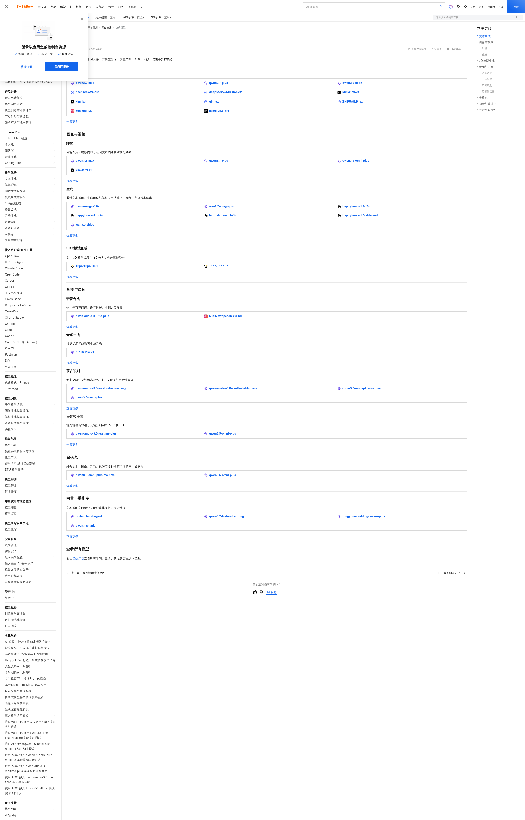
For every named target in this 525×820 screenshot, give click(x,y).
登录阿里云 (62, 66)
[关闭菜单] (6, 6)
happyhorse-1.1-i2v (89, 215)
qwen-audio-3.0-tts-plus (92, 316)
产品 (53, 7)
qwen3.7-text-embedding (226, 516)
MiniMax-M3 (84, 111)
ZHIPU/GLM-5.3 (353, 101)
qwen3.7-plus (218, 83)
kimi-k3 (81, 101)
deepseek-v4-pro (87, 92)
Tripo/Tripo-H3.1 (87, 266)
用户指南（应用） (106, 17)
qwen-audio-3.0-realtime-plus (96, 433)
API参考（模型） (134, 17)
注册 (501, 6)
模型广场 (78, 558)
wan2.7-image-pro (221, 206)
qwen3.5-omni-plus (355, 160)
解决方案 (66, 7)
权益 (79, 7)
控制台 (491, 6)
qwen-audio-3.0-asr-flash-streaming (101, 388)
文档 (472, 6)
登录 (516, 6)
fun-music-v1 (85, 352)
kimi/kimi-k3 (350, 92)
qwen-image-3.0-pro (90, 206)
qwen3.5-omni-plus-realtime (361, 388)
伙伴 (111, 7)
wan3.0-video (85, 224)
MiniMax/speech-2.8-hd (225, 316)
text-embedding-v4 (89, 516)
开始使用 (107, 27)
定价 (88, 7)
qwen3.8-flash (352, 83)
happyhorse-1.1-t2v (356, 206)
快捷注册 (26, 67)
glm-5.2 (214, 101)
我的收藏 (457, 49)
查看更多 (72, 121)
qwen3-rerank (85, 525)
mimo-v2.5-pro (219, 111)
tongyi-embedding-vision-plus (363, 516)
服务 (121, 7)
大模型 (42, 7)
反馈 (273, 592)
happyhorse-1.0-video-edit (361, 215)
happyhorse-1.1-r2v (222, 215)
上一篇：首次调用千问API (88, 573)
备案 (481, 6)
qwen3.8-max (85, 83)
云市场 (100, 7)
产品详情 (436, 49)
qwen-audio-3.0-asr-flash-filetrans (233, 388)
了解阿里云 (135, 7)
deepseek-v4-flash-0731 (226, 92)
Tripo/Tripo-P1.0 (220, 266)
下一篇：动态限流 (448, 573)
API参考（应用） (161, 17)
